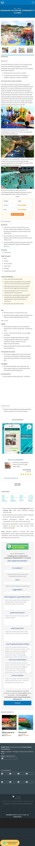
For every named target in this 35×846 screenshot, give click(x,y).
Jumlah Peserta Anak (17, 624)
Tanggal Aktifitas (17, 585)
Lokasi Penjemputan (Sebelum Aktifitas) (17, 640)
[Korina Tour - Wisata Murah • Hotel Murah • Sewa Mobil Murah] (4, 2)
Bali (15, 8)
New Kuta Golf (22, 728)
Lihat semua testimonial (11, 474)
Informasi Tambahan (18, 671)
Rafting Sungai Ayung (8, 728)
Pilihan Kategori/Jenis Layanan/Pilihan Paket (17, 593)
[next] (31, 33)
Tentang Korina (6, 797)
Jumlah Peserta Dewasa (17, 608)
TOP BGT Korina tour (14, 460)
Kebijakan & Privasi (28, 797)
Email (18, 576)
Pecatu (19, 8)
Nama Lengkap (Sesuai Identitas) (17, 557)
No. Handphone (17, 564)
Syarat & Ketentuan (16, 797)
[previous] (4, 33)
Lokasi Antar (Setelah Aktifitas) (17, 656)
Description (4, 56)
